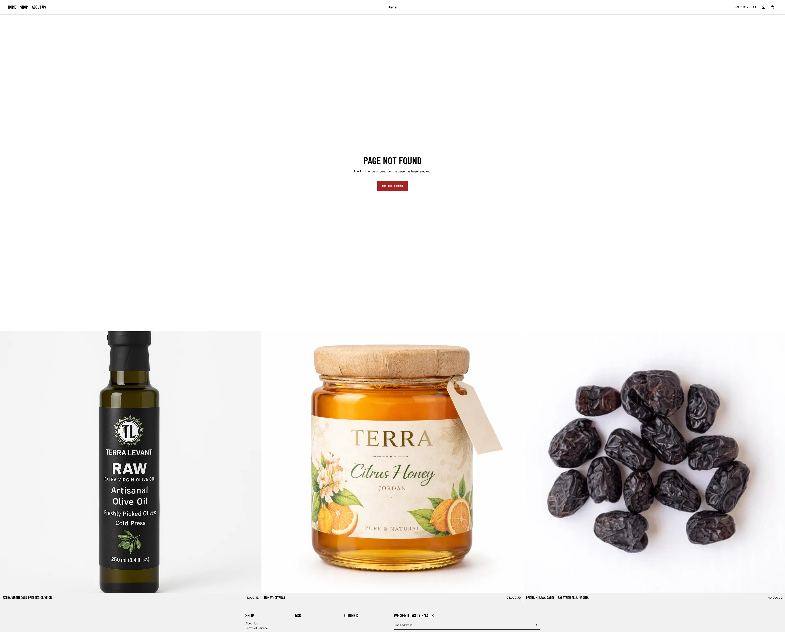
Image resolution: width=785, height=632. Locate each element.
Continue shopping (392, 186)
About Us (251, 623)
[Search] (754, 7)
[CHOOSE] (255, 587)
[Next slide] (255, 462)
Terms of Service (256, 628)
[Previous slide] (6, 462)
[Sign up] (535, 625)
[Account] (763, 7)
